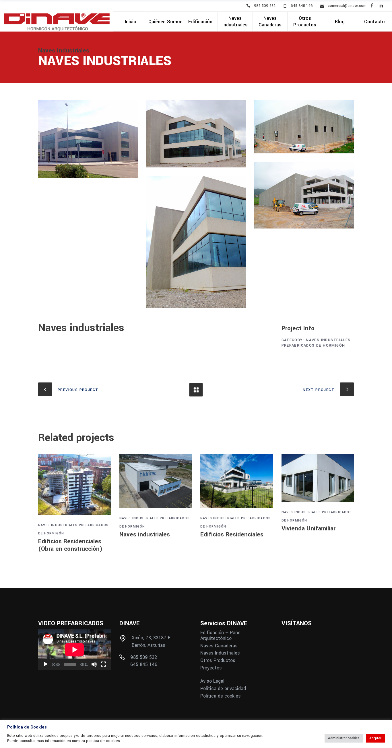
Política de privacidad (223, 689)
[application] (74, 649)
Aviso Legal (212, 681)
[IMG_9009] (88, 139)
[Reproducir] (45, 664)
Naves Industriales (328, 340)
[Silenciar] (94, 664)
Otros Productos (217, 660)
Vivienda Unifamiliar (308, 528)
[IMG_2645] (196, 242)
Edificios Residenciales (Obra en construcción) (70, 545)
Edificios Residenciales (231, 534)
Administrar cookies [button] (344, 738)
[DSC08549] (304, 195)
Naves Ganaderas (219, 646)
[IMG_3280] (304, 126)
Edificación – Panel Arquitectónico (221, 635)
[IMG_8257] (196, 133)
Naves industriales (144, 534)
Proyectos (211, 668)
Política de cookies (220, 696)
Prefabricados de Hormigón (313, 345)
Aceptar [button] (375, 738)
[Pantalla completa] (103, 664)
